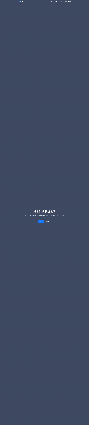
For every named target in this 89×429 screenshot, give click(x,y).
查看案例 (40, 221)
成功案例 (60, 1)
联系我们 (69, 1)
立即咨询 (47, 221)
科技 (20, 2)
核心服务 (56, 1)
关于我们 (51, 1)
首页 (47, 1)
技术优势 (65, 1)
